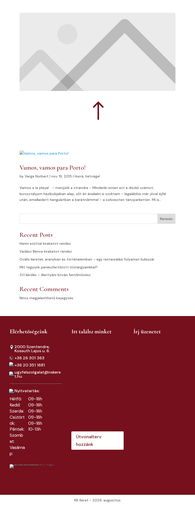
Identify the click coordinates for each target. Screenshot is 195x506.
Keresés (166, 218)
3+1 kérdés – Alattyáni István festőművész (55, 274)
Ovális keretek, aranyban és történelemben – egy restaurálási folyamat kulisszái (87, 259)
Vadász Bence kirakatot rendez (46, 251)
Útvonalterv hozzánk (89, 441)
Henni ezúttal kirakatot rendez (45, 243)
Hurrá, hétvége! (87, 176)
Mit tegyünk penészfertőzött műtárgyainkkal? (59, 267)
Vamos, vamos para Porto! (53, 167)
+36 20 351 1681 (29, 365)
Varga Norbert (36, 176)
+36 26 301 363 (29, 358)
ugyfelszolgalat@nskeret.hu (37, 374)
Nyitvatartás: (26, 390)
